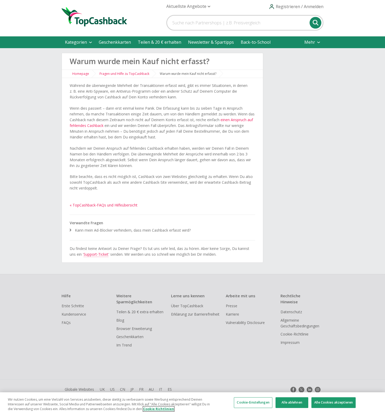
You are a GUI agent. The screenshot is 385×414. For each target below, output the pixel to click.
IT (160, 389)
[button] (188, 6)
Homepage (80, 73)
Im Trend (124, 345)
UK (102, 389)
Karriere (232, 314)
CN (122, 389)
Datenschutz (291, 311)
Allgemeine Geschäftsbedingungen (299, 323)
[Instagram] (318, 390)
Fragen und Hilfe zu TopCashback (124, 73)
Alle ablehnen (292, 402)
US (112, 389)
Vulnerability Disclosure (245, 322)
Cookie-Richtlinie (294, 334)
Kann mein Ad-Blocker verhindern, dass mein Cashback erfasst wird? (133, 230)
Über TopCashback (187, 305)
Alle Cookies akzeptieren (333, 402)
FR (141, 389)
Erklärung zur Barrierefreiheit (195, 314)
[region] (192, 403)
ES (170, 389)
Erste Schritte (73, 305)
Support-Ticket (96, 254)
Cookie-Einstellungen (253, 402)
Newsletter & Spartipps (211, 42)
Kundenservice (74, 314)
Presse (231, 305)
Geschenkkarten (115, 42)
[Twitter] (301, 390)
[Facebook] (293, 390)
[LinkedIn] (309, 390)
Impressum (290, 342)
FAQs (66, 322)
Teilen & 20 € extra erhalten (139, 311)
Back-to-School (256, 42)
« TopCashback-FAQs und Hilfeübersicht (104, 205)
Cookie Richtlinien (158, 409)
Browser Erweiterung (134, 328)
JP (132, 389)
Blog (120, 320)
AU (151, 389)
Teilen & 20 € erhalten (159, 42)
